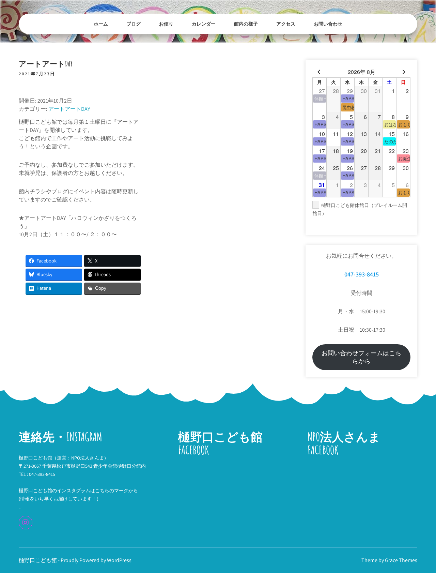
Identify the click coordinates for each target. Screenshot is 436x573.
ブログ (133, 23)
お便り (166, 23)
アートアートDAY (69, 108)
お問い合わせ (328, 23)
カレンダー (204, 23)
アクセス (285, 23)
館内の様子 (246, 23)
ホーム (101, 23)
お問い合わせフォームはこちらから (361, 357)
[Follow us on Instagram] (25, 522)
